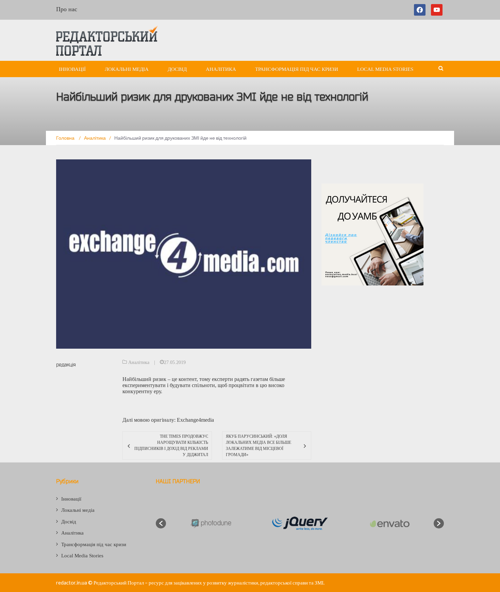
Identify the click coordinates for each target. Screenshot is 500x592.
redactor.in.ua (71, 582)
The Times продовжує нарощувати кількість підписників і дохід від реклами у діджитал (171, 445)
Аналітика (221, 69)
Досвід (177, 69)
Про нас (66, 9)
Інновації (72, 69)
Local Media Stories (385, 69)
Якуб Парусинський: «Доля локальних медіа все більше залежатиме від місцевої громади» (258, 445)
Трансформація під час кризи (296, 69)
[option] (210, 523)
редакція (66, 364)
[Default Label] (437, 9)
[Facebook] (421, 9)
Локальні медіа (127, 69)
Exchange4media (195, 420)
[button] (161, 523)
